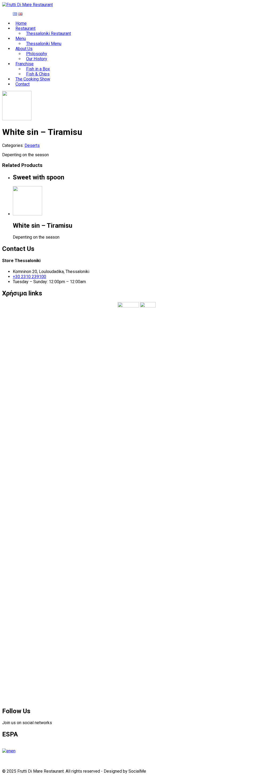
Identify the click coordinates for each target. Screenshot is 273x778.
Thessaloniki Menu (43, 43)
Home (21, 23)
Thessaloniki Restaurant (48, 33)
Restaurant (25, 28)
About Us (24, 48)
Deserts (32, 145)
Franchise (24, 63)
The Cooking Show (32, 79)
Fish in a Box (38, 68)
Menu (20, 38)
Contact (22, 84)
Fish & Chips (38, 74)
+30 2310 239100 (29, 276)
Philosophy (36, 53)
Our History (36, 58)
